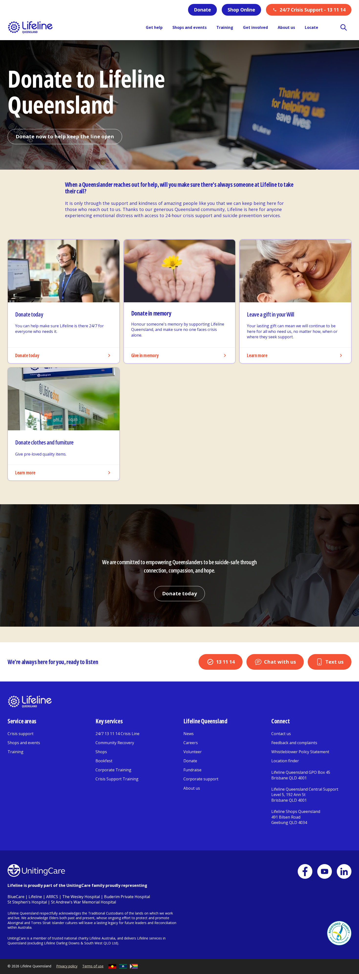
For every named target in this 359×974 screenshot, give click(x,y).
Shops (101, 751)
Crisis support (20, 733)
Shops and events (24, 742)
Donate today (179, 593)
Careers (190, 742)
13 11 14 (225, 661)
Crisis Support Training (116, 779)
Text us (334, 661)
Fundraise (192, 770)
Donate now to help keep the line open (65, 136)
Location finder (285, 760)
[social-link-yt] (324, 871)
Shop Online (241, 10)
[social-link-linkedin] (344, 871)
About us (191, 788)
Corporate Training (113, 770)
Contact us (281, 733)
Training (15, 751)
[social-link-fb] (305, 871)
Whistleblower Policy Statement (300, 751)
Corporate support (200, 779)
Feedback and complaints (294, 742)
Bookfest (103, 760)
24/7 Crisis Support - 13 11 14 (313, 10)
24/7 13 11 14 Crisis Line (117, 733)
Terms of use (93, 966)
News (188, 733)
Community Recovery (114, 742)
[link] (64, 301)
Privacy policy (66, 966)
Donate (202, 10)
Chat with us (280, 661)
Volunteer (192, 751)
